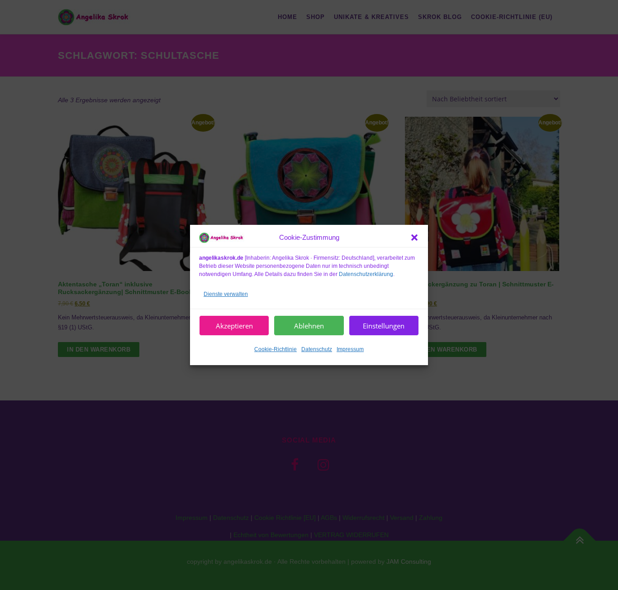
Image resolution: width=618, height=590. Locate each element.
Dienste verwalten (226, 293)
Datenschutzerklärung (366, 274)
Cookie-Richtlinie (275, 349)
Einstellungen (383, 325)
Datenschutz (316, 349)
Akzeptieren (234, 325)
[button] (414, 237)
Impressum (350, 349)
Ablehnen (309, 325)
